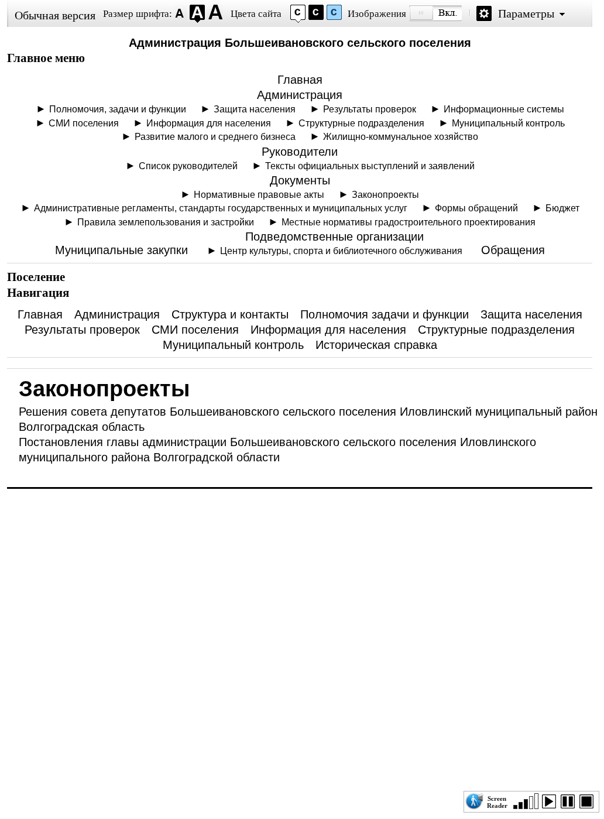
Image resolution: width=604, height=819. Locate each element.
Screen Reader (497, 801)
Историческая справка (376, 344)
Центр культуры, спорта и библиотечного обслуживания (341, 250)
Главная (299, 79)
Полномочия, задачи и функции (117, 109)
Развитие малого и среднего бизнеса (215, 136)
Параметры (526, 13)
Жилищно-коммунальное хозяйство (400, 136)
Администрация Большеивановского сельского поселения (300, 42)
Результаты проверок (369, 109)
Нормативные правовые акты (259, 194)
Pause (570, 803)
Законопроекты (385, 194)
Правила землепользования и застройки (165, 222)
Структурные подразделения (361, 123)
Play (551, 803)
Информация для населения (208, 123)
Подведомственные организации (334, 236)
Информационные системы (504, 109)
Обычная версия (55, 15)
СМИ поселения (84, 123)
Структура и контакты (230, 314)
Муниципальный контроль (508, 123)
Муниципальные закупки (121, 250)
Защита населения (255, 109)
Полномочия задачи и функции (384, 314)
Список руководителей (188, 165)
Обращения (513, 250)
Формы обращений (476, 208)
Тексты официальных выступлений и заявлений (370, 165)
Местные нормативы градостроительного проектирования (409, 222)
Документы (300, 180)
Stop (588, 803)
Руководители (300, 151)
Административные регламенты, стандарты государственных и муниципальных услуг (220, 208)
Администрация (299, 94)
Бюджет (562, 208)
